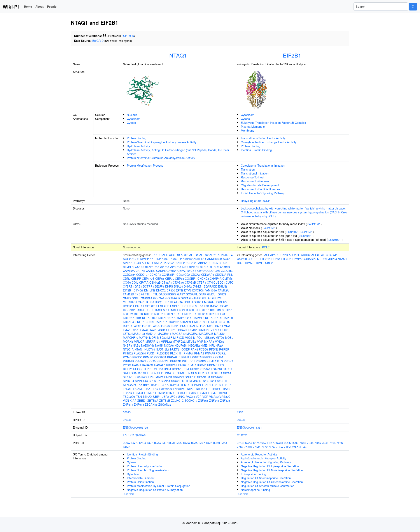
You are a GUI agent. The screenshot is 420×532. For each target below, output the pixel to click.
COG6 (127, 282)
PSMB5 (201, 361)
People (51, 6)
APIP (126, 263)
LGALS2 (194, 326)
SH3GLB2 (197, 373)
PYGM (127, 365)
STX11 (211, 381)
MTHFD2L (179, 341)
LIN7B (217, 326)
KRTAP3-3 (226, 318)
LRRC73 (182, 330)
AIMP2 (144, 259)
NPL (212, 345)
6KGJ (142, 443)
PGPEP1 (225, 349)
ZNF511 (128, 404)
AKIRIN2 (155, 259)
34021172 (314, 224)
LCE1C (225, 322)
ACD (165, 255)
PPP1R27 (160, 357)
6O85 (287, 443)
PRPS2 (207, 357)
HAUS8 (149, 302)
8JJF (150, 443)
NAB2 (136, 345)
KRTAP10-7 (165, 318)
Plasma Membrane (253, 126)
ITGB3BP (129, 310)
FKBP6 (139, 294)
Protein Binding (136, 138)
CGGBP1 (191, 278)
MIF (169, 337)
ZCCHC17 (191, 400)
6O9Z (295, 443)
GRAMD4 (195, 298)
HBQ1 (159, 302)
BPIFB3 (194, 267)
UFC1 (173, 396)
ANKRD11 (199, 259)
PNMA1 (188, 353)
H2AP (140, 302)
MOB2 (229, 337)
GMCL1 (212, 294)
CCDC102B (212, 271)
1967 (240, 412)
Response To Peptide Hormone (260, 189)
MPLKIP (139, 341)
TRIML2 (259, 263)
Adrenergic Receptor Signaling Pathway (266, 462)
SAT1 (126, 373)
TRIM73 (202, 393)
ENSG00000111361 (249, 427)
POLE (266, 247)
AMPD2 (187, 259)
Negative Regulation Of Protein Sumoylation (155, 490)
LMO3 (144, 330)
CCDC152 (227, 271)
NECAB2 (194, 345)
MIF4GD (178, 337)
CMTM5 (227, 278)
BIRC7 (223, 263)
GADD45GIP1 (167, 294)
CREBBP (253, 259)
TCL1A (164, 385)
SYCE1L (222, 381)
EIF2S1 (275, 259)
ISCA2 (223, 306)
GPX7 (184, 298)
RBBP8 (170, 365)
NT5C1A (128, 349)
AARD (157, 255)
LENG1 (183, 326)
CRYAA (144, 282)
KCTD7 (158, 314)
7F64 (332, 443)
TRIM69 (191, 393)
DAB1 (138, 286)
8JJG (157, 443)
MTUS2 (191, 341)
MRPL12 (166, 341)
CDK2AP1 (207, 274)
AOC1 (227, 259)
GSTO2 (217, 298)
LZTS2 (127, 333)
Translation (248, 169)
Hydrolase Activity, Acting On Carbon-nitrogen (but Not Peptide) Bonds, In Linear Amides (178, 152)
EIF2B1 (292, 55)
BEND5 (213, 263)
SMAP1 (158, 377)
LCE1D (127, 326)
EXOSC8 (198, 290)
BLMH (127, 267)
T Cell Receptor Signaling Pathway (263, 193)
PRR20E (163, 361)
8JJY (202, 443)
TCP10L (175, 385)
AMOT (166, 259)
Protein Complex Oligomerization (147, 470)
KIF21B (189, 314)
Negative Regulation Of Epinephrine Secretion (270, 466)
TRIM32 (160, 393)
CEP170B (148, 278)
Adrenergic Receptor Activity (259, 454)
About (39, 6)
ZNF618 (139, 404)
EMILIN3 (149, 290)
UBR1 (157, 396)
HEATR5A (176, 302)
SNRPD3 (190, 377)
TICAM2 (138, 389)
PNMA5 (210, 353)
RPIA (185, 369)
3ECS (240, 443)
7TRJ (287, 447)
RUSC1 (195, 369)
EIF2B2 (265, 259)
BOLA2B (170, 267)
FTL (155, 294)
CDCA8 (195, 274)
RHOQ (137, 369)
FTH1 (148, 294)
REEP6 (127, 369)
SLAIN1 (128, 377)
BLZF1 (149, 267)
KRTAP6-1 (158, 322)
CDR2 (126, 278)
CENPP (136, 278)
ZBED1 (142, 400)
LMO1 (127, 330)
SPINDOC (141, 381)
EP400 (170, 290)
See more (129, 493)
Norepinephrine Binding (255, 490)
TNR (197, 389)
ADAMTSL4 (225, 255)
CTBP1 (201, 282)
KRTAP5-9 (143, 322)
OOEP (186, 349)
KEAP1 (178, 314)
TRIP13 (222, 393)
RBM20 (181, 365)
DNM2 (188, 286)
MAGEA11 (164, 333)
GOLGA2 (158, 298)
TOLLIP (205, 389)
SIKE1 (218, 373)
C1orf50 (225, 267)
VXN (126, 400)
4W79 (134, 443)
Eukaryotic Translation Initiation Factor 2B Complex (273, 122)
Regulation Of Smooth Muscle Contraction (267, 486)
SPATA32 (217, 377)
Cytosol (131, 122)
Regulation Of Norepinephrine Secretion (266, 478)
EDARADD (210, 286)
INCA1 (214, 306)
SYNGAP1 (129, 385)
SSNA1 (165, 381)
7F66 (339, 443)
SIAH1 (209, 373)
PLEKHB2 (162, 353)
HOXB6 (127, 306)
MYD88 (219, 341)
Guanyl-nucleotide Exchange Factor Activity (269, 142)
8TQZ (303, 447)
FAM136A (211, 290)
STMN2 (193, 381)
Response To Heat (252, 177)
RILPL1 (147, 369)
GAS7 (181, 294)
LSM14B (203, 330)
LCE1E (137, 326)
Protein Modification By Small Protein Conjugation (158, 486)
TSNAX (147, 396)
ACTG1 (193, 255)
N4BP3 (127, 345)
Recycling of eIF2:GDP (255, 201)
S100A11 (206, 369)
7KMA (248, 447)
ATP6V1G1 (167, 263)
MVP (200, 341)
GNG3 (127, 298)
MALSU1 (220, 333)
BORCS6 (182, 267)
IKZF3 (193, 306)
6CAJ (248, 443)
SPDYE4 (128, 381)
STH (185, 381)
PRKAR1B (173, 357)
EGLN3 (222, 286)
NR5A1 (220, 345)
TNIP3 (189, 389)
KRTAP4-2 (129, 322)
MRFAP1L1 (152, 341)
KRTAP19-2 (181, 318)
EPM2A (297, 259)
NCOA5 (169, 345)
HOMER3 (221, 302)
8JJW (186, 443)
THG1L (127, 389)
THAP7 (226, 385)
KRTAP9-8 (200, 322)
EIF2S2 (286, 259)
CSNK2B (155, 282)
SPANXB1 (203, 377)
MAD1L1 (151, 333)
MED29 (322, 259)
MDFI (152, 337)
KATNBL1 (172, 310)
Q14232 (242, 435)
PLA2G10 (140, 353)
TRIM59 (248, 263)
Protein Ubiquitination (140, 482)
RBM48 (201, 365)
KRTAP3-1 (212, 318)
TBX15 (154, 385)
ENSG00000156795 (135, 427)
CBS (193, 271)
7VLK (295, 447)
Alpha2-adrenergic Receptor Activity (263, 458)
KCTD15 (227, 310)
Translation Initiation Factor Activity (263, 138)
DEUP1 (159, 286)
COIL (135, 282)
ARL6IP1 (147, 263)
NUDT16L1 (162, 349)
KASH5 (160, 310)
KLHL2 (209, 314)
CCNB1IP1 (169, 274)
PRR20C (140, 361)
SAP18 (217, 369)
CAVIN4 (171, 271)
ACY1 (213, 255)
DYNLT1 (197, 286)
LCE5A (165, 326)
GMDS (222, 294)
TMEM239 (165, 389)
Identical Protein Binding (256, 150)
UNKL (181, 396)
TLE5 (154, 389)
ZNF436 (225, 400)
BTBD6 (214, 267)
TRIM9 (212, 393)
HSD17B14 (150, 306)
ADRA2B (282, 255)
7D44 (310, 443)
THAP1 (206, 385)
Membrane (247, 130)
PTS (220, 361)
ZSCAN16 (151, 404)
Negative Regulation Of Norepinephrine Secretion (272, 470)
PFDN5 (213, 349)
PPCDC (137, 357)
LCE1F (146, 326)
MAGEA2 (192, 333)
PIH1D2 (128, 353)
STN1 (202, 381)
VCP (198, 396)
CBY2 (201, 271)
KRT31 (137, 318)
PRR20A (218, 357)
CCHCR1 (155, 274)
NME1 (204, 345)
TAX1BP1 (143, 385)
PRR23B (175, 361)
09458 (241, 420)
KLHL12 (199, 314)
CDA (187, 274)
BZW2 (333, 255)
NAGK (159, 345)
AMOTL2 (176, 259)
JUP (151, 310)
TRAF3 (225, 389)
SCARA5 (136, 373)
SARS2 (227, 369)
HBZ (166, 302)
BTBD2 (204, 267)
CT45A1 (167, 282)
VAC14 (190, 396)
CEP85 (179, 278)
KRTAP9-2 (172, 322)
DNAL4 (178, 286)
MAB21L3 (138, 333)
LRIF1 (172, 330)
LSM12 (192, 330)
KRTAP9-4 (186, 322)
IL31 (206, 306)
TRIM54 (180, 393)
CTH (210, 282)
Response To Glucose (255, 181)
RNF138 (158, 369)
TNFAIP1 (178, 389)
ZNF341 (214, 400)
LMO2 (135, 330)
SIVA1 (227, 373)
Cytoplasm (133, 119)
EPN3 (179, 290)
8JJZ (209, 443)
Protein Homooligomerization (145, 466)
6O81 (279, 443)
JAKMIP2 (142, 310)
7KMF (257, 447)
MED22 (161, 337)
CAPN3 (140, 271)
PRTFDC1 (188, 361)
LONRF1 (161, 330)
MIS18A (210, 337)
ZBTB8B (164, 400)
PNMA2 (199, 353)
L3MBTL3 (214, 322)
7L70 (264, 447)
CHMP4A (216, 278)
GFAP (202, 294)
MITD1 (220, 337)
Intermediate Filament (140, 478)
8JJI (172, 443)
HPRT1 (137, 306)
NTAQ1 (178, 55)
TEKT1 (184, 385)
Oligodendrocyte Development (260, 185)
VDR (205, 396)
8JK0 (216, 443)
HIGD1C (196, 302)
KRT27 (127, 318)
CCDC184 (129, 274)
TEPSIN (195, 385)
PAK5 (194, 349)
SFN (187, 373)
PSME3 (211, 361)
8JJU (179, 443)
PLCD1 (151, 353)
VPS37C (224, 396)
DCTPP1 (148, 286)
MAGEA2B (206, 333)
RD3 (221, 365)
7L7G (271, 447)
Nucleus (132, 115)
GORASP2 (309, 259)
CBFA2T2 (183, 271)
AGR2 (127, 259)
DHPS (169, 286)
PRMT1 (186, 357)
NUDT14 (149, 349)
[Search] (413, 6)
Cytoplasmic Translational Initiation (263, 165)
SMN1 (168, 377)
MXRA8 (209, 341)
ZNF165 (203, 400)
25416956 (128, 36)
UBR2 (165, 396)
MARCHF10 (130, 337)
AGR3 (135, 259)
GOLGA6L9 (172, 298)
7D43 (302, 443)
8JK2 (126, 447)
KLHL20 (220, 314)
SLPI (149, 377)
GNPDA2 (146, 298)
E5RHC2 (128, 435)
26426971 (293, 232)
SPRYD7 (154, 381)
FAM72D (128, 294)
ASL (156, 263)
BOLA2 (159, 267)
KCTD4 (138, 314)
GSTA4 (206, 298)
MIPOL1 (198, 337)
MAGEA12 (179, 333)
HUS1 (184, 306)
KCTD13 (215, 310)
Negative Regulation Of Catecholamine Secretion (272, 482)
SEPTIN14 (164, 373)
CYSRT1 (128, 286)
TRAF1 (215, 389)
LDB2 (174, 326)
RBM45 (191, 365)
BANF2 (180, 263)
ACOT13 (174, 255)
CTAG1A (178, 282)
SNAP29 (178, 377)
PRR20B (128, 361)
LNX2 (152, 330)
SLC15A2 (139, 377)
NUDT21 (175, 349)
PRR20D (152, 361)
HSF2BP (163, 306)
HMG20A (208, 302)
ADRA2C (294, 255)
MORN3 (128, 341)
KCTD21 (128, 314)
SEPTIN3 (178, 373)
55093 (127, 412)
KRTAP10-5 (149, 318)
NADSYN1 (147, 345)
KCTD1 (193, 310)
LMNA (226, 326)
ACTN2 (203, 255)
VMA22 (214, 396)
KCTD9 (168, 314)
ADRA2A (270, 255)
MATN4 (143, 337)
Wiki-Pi (11, 6)
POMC (127, 357)
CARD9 (150, 271)
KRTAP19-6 (196, 318)
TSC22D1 (129, 396)
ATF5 (324, 255)
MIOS (188, 337)
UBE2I (269, 263)
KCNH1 (183, 310)
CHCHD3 (203, 278)
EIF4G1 (138, 290)
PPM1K (148, 357)
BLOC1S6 (138, 267)
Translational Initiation (254, 173)
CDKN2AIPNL (224, 274)
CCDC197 (142, 274)
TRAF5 (127, 393)
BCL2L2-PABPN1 (197, 263)
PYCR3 (228, 361)
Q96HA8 (140, 435)
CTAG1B (190, 282)
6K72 (272, 443)
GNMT (136, 298)
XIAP (133, 400)
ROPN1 (177, 369)
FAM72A (223, 290)
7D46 (325, 443)
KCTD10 (204, 310)
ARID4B (136, 263)
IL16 (200, 306)
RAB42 (136, 365)
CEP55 (159, 278)
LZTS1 (224, 330)
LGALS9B (206, 326)
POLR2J (221, 353)
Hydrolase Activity (138, 146)
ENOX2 (161, 290)
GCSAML (192, 294)
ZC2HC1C (177, 400)
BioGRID (97, 40)
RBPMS (212, 365)
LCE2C (156, 326)
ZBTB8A (152, 400)
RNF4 (167, 369)
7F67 (240, 447)
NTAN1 (139, 349)
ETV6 (187, 290)
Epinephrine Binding (253, 474)
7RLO (279, 447)
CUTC (229, 282)
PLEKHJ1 (176, 353)
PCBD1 (203, 349)
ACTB (184, 255)
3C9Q (126, 443)
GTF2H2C (129, 302)
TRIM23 (138, 393)
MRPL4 (332, 259)
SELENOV (149, 373)
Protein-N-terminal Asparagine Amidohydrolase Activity (161, 142)
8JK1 (224, 443)
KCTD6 (148, 314)
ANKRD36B (214, 259)
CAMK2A (129, 271)
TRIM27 (149, 393)
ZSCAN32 (164, 404)
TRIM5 (170, 393)
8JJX (194, 443)
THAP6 (216, 385)
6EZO (257, 443)
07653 (127, 420)
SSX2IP (176, 381)
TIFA (147, 389)
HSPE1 (175, 306)
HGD (187, 302)
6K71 (264, 443)
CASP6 (161, 271)
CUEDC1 (219, 282)
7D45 (317, 443)
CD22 (180, 274)
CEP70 (169, 278)
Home (28, 6)
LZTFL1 (214, 330)
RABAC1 (147, 365)
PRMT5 (196, 357)
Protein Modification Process (145, 165)
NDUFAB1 (181, 345)
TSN (139, 396)
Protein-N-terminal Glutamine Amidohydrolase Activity (161, 158)
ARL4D (315, 255)
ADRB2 (305, 255)
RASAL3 (159, 365)
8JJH (165, 443)
